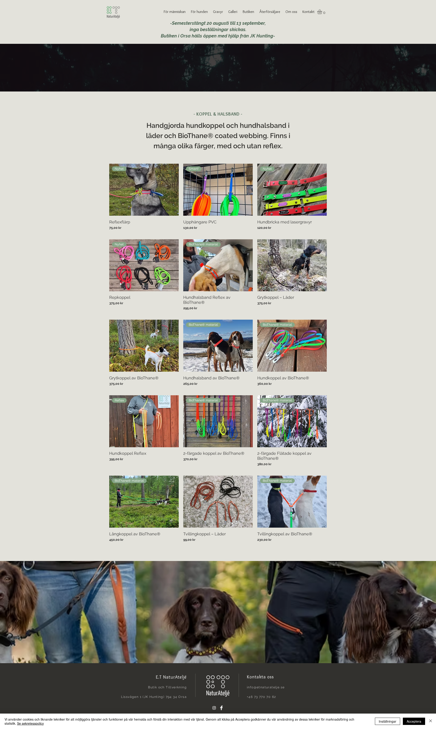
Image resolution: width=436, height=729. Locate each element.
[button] (174, 11)
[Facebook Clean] (221, 708)
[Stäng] (430, 721)
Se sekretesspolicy (30, 723)
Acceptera (414, 721)
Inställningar (387, 721)
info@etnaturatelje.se (266, 687)
